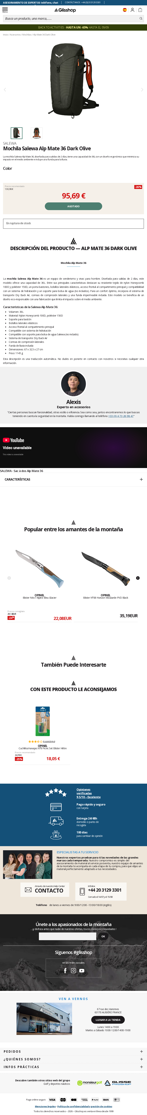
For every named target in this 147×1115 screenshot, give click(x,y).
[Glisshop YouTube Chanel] (81, 971)
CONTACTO (49, 890)
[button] (73, 480)
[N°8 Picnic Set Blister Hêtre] (42, 721)
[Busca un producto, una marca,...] (141, 18)
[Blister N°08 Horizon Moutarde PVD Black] (106, 569)
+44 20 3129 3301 (104, 890)
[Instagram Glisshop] (73, 971)
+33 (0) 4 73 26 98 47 (121, 416)
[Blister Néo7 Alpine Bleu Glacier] (40, 569)
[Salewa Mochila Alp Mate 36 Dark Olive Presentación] (73, 81)
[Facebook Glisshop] (65, 971)
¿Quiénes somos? (22, 1059)
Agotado (73, 206)
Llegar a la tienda (108, 1020)
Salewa (9, 143)
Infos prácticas (21, 1067)
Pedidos (12, 1051)
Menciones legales (45, 1106)
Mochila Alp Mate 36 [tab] (73, 263)
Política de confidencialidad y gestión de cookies (84, 1106)
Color (7, 168)
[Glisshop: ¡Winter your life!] (65, 10)
